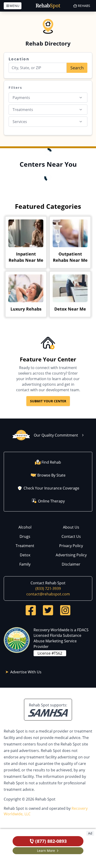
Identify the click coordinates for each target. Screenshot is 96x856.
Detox (25, 554)
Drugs (25, 536)
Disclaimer (71, 564)
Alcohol (24, 527)
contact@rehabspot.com (48, 594)
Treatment (25, 545)
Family (25, 564)
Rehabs (84, 5)
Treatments (23, 109)
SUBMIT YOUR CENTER (48, 401)
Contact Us (71, 536)
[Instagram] (65, 610)
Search (77, 68)
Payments (21, 97)
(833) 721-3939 (48, 588)
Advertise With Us (25, 671)
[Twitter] (48, 610)
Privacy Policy (71, 545)
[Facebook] (31, 610)
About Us (71, 527)
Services (20, 121)
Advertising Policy (71, 554)
